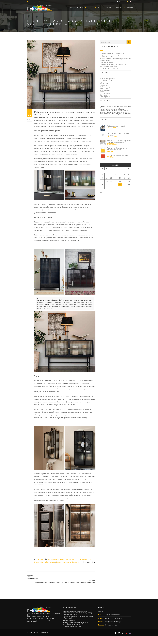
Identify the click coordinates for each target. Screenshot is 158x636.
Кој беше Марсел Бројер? (109, 68)
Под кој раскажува (106, 62)
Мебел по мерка (49, 562)
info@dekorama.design (113, 621)
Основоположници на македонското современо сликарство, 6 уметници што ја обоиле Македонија (115, 54)
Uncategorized (105, 93)
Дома (69, 7)
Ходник (68, 562)
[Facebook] (92, 562)
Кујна (79, 559)
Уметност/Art (105, 90)
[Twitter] (94, 562)
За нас (109, 7)
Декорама (39, 559)
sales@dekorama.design (113, 618)
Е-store (119, 7)
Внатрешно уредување (56, 559)
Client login (32, 2)
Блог (100, 7)
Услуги (91, 7)
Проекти (79, 7)
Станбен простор (71, 559)
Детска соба (60, 562)
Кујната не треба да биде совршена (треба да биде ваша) (115, 59)
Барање (130, 7)
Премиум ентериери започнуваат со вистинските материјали (113, 65)
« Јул (101, 192)
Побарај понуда (111, 625)
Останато (75, 562)
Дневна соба (86, 559)
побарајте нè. (51, 213)
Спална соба (38, 562)
